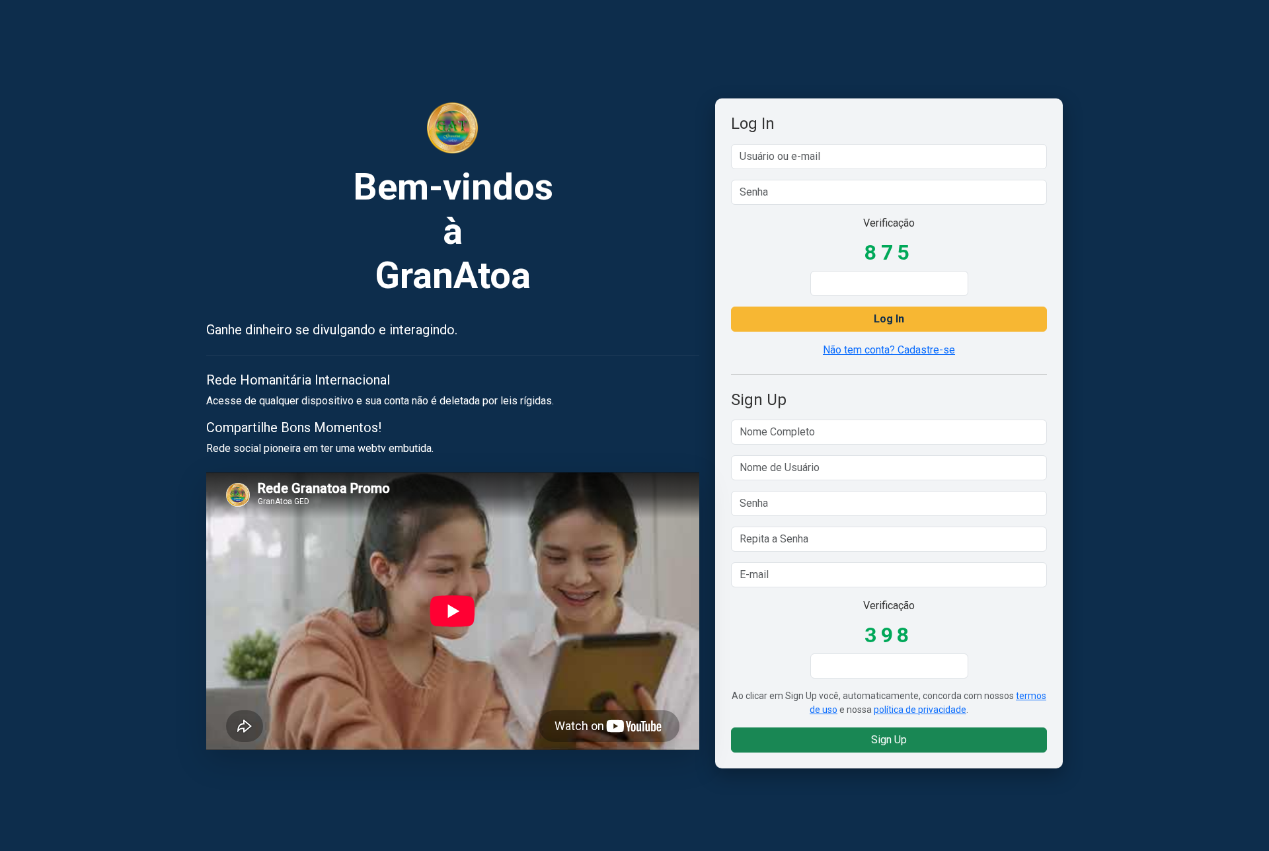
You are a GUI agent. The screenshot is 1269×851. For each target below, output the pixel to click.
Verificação (889, 223)
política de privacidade (920, 709)
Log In (889, 319)
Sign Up (889, 739)
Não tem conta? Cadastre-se (889, 350)
